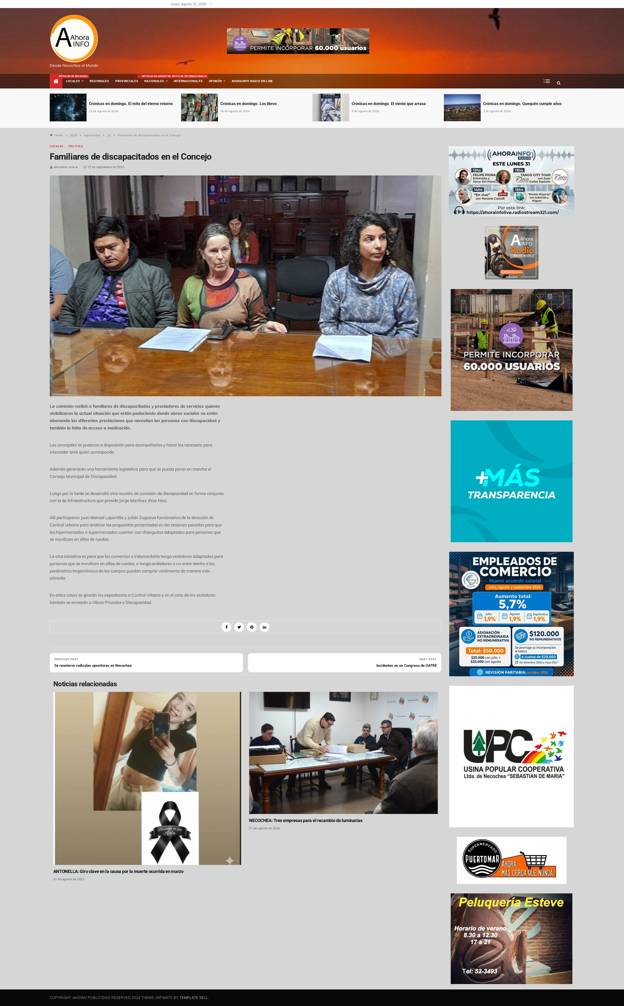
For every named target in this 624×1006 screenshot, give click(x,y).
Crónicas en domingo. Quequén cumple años (391, 103)
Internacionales (188, 79)
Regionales (99, 81)
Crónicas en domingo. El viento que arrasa (257, 103)
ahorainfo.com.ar (66, 167)
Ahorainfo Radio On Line (252, 81)
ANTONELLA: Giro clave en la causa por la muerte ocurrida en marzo (118, 871)
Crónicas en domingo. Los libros (117, 103)
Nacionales (156, 79)
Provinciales (126, 81)
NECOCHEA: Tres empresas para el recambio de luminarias (305, 820)
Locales (76, 79)
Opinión (215, 81)
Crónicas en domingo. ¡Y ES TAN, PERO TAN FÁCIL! (528, 103)
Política (76, 146)
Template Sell (194, 998)
